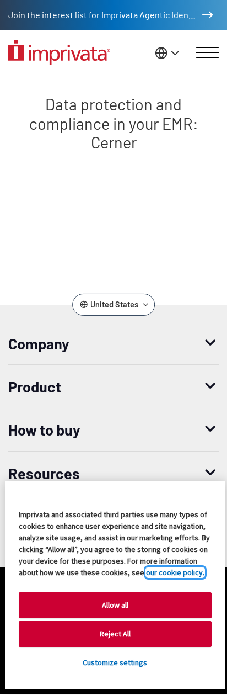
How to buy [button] (44, 429)
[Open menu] (207, 53)
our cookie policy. (175, 572)
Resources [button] (44, 473)
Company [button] (38, 343)
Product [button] (34, 386)
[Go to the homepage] (59, 52)
